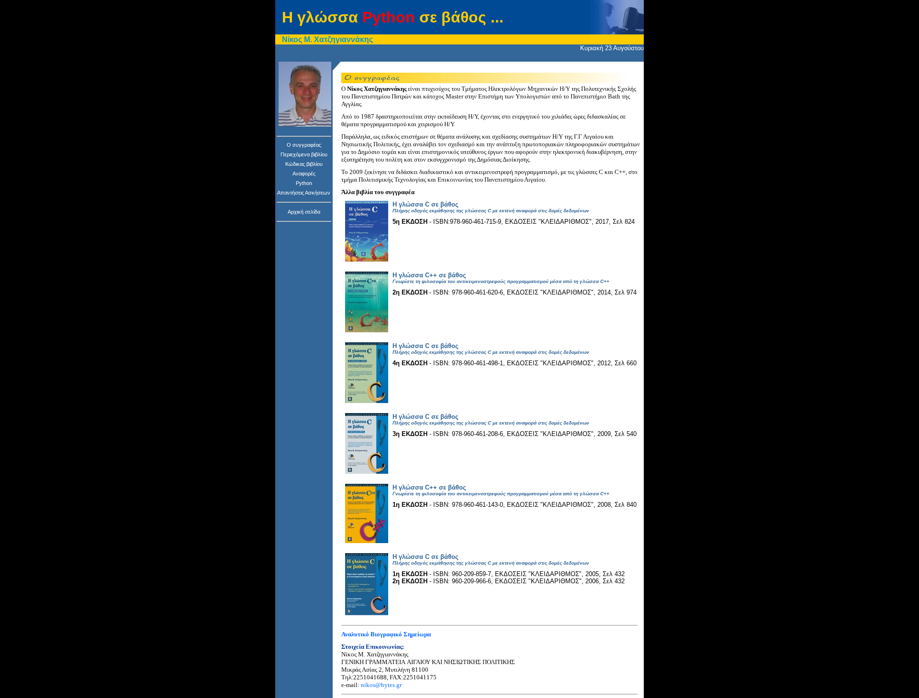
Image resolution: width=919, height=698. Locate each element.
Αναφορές (303, 173)
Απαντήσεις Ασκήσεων (303, 193)
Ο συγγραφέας (304, 145)
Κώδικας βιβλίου (304, 164)
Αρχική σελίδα (304, 212)
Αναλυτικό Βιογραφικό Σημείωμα (386, 634)
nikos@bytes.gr (381, 684)
